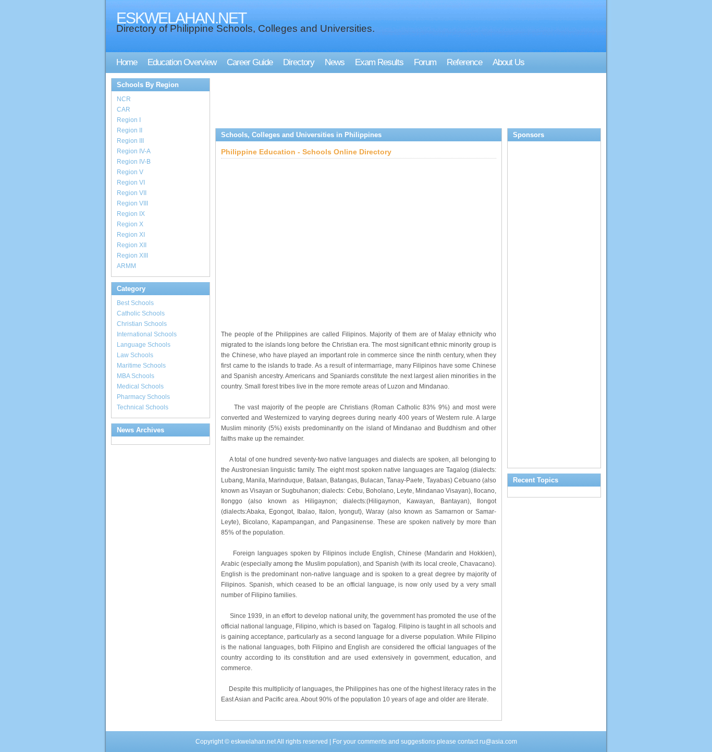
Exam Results (379, 62)
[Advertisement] (405, 101)
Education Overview (182, 62)
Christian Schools (142, 324)
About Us (508, 62)
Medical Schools (140, 386)
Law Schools (135, 355)
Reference (464, 62)
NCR (124, 99)
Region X (130, 224)
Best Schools (135, 303)
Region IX (131, 213)
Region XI (131, 234)
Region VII (131, 193)
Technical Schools (142, 407)
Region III (130, 140)
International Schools (147, 334)
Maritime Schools (141, 365)
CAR (123, 109)
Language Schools (143, 344)
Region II (129, 130)
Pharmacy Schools (143, 397)
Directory (298, 62)
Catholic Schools (141, 313)
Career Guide (250, 62)
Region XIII (132, 255)
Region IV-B (134, 161)
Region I (129, 120)
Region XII (131, 245)
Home (126, 62)
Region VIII (132, 203)
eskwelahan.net (252, 741)
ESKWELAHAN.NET (181, 18)
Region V (130, 172)
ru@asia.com (498, 741)
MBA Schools (135, 376)
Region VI (131, 182)
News (335, 62)
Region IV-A (134, 151)
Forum (425, 62)
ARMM (126, 266)
